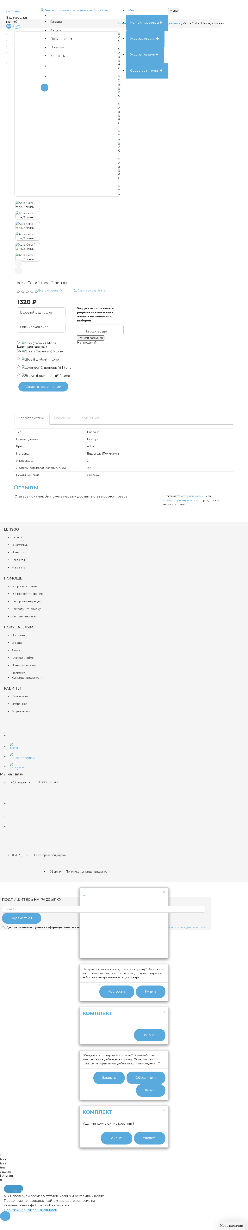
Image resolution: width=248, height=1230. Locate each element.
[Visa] (15, 826)
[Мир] (15, 817)
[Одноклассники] (13, 755)
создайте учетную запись (181, 500)
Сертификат (89, 418)
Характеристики (32, 418)
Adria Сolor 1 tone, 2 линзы (204, 23)
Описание (62, 418)
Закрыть (150, 1035)
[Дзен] (13, 746)
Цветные (173, 23)
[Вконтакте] (13, 733)
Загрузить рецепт (97, 331)
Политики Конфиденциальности (31, 1210)
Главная (124, 23)
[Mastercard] (15, 800)
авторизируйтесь (193, 496)
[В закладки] (11, 398)
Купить (151, 991)
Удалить (150, 1138)
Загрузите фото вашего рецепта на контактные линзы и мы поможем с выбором (95, 314)
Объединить (146, 1078)
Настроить (116, 991)
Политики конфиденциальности (185, 927)
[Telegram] (13, 765)
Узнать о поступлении (43, 387)
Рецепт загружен (91, 338)
